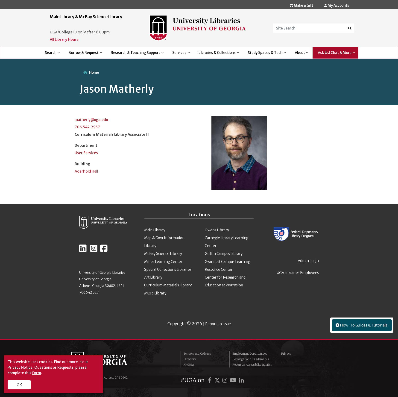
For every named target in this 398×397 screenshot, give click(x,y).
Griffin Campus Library (224, 253)
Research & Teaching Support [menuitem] (132, 54)
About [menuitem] (297, 54)
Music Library (155, 293)
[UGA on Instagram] (225, 380)
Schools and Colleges (197, 353)
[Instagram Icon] (93, 250)
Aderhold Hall (86, 171)
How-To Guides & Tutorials (363, 325)
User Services (86, 152)
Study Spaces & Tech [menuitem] (263, 54)
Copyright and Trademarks (250, 359)
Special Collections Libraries (167, 269)
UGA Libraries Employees (298, 273)
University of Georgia (105, 361)
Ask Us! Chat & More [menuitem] (332, 54)
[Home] (197, 27)
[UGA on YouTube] (234, 380)
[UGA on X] (217, 380)
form (36, 373)
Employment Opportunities (249, 353)
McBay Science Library (163, 253)
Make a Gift (303, 5)
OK (19, 384)
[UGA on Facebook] (210, 380)
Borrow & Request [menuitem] (81, 54)
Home (94, 72)
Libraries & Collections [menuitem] (214, 54)
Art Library (153, 277)
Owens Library (217, 230)
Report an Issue (218, 324)
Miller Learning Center (163, 261)
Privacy (286, 353)
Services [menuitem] (176, 54)
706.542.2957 (87, 127)
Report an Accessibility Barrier (252, 364)
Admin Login (308, 261)
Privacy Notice (20, 367)
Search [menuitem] (48, 54)
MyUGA (189, 364)
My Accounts (338, 5)
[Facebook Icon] (104, 250)
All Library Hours (64, 39)
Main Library (154, 230)
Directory (190, 359)
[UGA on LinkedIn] (241, 380)
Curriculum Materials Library (168, 285)
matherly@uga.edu (91, 119)
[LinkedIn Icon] (83, 250)
